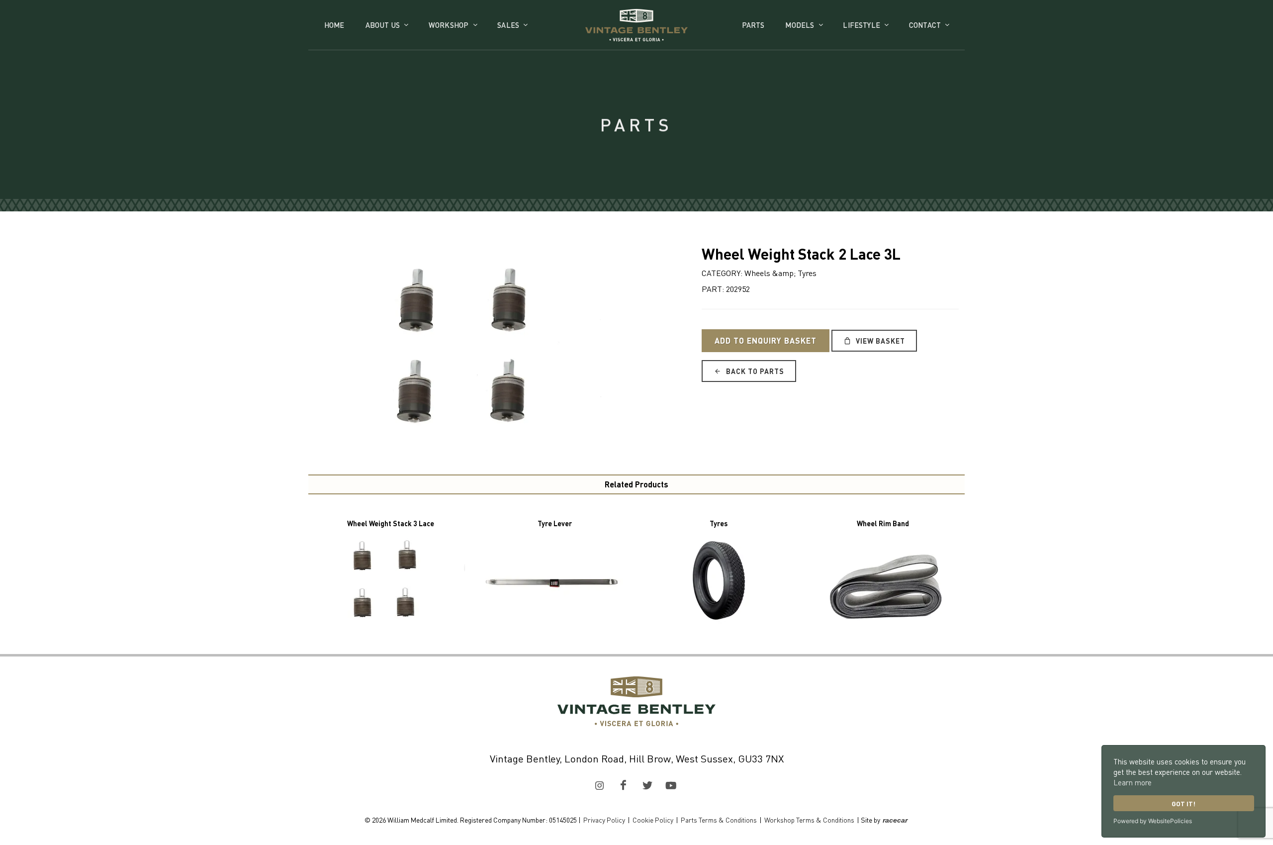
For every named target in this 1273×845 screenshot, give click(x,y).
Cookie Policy (653, 819)
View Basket (879, 340)
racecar (895, 820)
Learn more (1132, 782)
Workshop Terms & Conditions (809, 819)
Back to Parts (754, 371)
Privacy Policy (604, 819)
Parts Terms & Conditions (719, 819)
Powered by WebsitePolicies (1152, 821)
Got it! (1183, 803)
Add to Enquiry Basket (766, 340)
